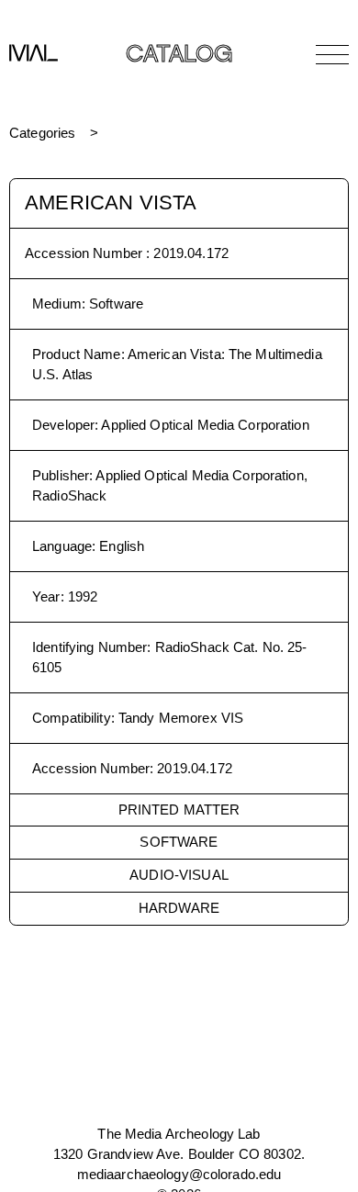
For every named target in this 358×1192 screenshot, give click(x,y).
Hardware (179, 908)
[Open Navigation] (332, 54)
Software (179, 841)
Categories (42, 133)
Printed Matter (179, 809)
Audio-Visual (179, 875)
